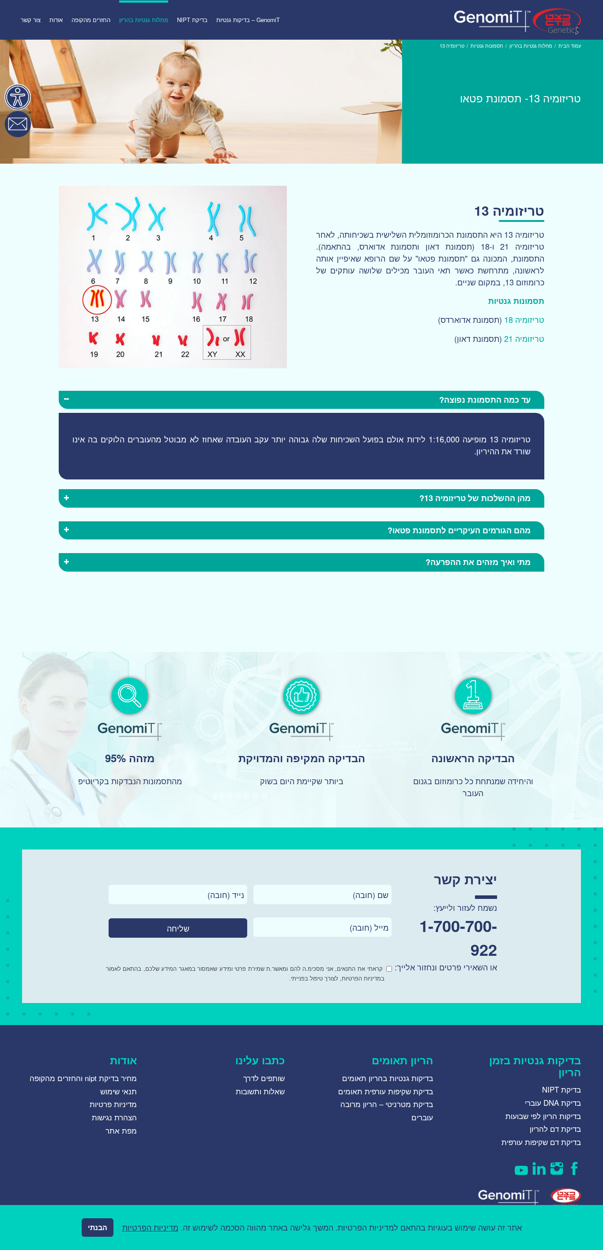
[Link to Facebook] (574, 1168)
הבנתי (97, 1227)
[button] (17, 97)
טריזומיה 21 (524, 338)
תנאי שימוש (118, 1091)
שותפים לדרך (264, 1077)
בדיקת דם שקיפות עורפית (541, 1141)
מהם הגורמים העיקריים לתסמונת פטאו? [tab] (459, 530)
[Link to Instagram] (556, 1168)
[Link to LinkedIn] (539, 1168)
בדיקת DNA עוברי (553, 1102)
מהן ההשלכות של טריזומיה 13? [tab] (475, 498)
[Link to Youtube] (521, 1168)
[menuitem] (248, 19)
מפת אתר (121, 1130)
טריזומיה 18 (524, 319)
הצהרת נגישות (114, 1117)
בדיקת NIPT (561, 1089)
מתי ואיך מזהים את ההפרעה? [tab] (478, 562)
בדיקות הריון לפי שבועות (543, 1115)
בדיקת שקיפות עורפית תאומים (385, 1091)
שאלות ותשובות (260, 1091)
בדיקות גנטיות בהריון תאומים (387, 1077)
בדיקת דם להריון (555, 1128)
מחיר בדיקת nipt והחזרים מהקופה (83, 1077)
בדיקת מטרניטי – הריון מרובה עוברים (386, 1110)
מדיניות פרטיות (113, 1103)
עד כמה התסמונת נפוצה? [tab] (485, 399)
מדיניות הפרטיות (150, 1227)
